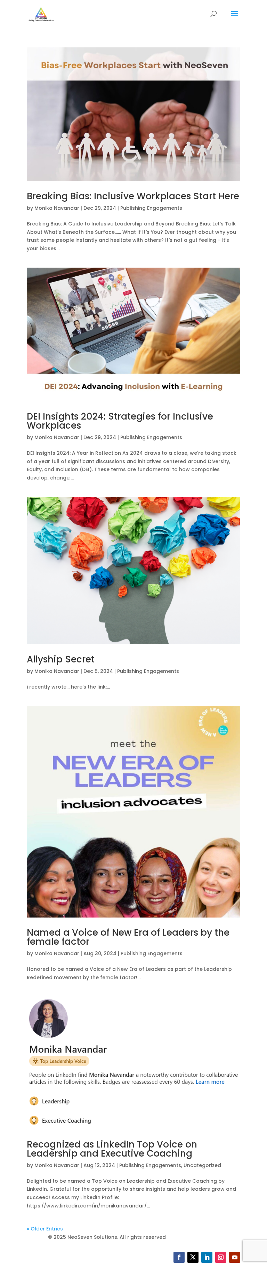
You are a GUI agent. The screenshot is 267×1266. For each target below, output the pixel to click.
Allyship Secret (61, 659)
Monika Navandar (56, 208)
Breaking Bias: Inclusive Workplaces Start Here (133, 196)
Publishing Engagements (151, 208)
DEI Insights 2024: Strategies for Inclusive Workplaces (120, 421)
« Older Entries (45, 1228)
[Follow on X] (193, 1257)
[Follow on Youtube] (234, 1257)
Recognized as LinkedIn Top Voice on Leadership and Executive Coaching (112, 1149)
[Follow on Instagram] (220, 1257)
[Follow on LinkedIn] (206, 1257)
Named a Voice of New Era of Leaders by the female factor (128, 937)
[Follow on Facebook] (179, 1257)
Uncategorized (202, 1165)
